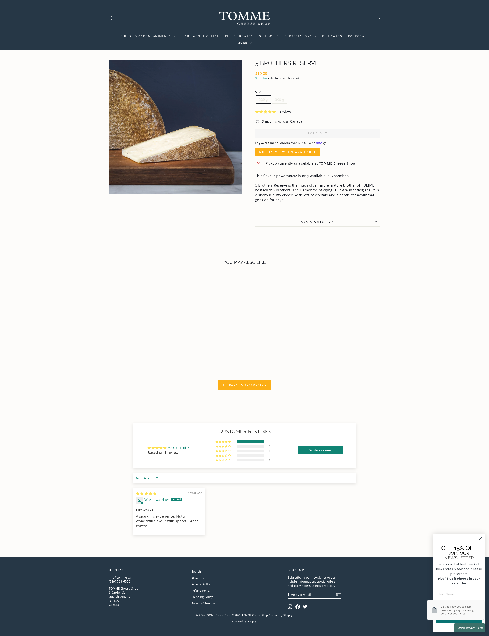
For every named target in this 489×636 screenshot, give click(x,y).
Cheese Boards (239, 36)
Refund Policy (201, 590)
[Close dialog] (480, 538)
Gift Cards (332, 36)
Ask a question (317, 221)
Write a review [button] (320, 450)
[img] (146, 493)
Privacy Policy (201, 584)
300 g (279, 99)
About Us (198, 578)
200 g (263, 99)
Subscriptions (299, 36)
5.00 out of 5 (178, 447)
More (243, 42)
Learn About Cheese (200, 36)
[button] (266, 111)
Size (259, 92)
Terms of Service (203, 603)
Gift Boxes (269, 36)
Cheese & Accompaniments (146, 36)
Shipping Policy (202, 597)
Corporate (358, 36)
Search (196, 571)
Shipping (261, 78)
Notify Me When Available (287, 152)
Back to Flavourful (247, 384)
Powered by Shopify (244, 621)
